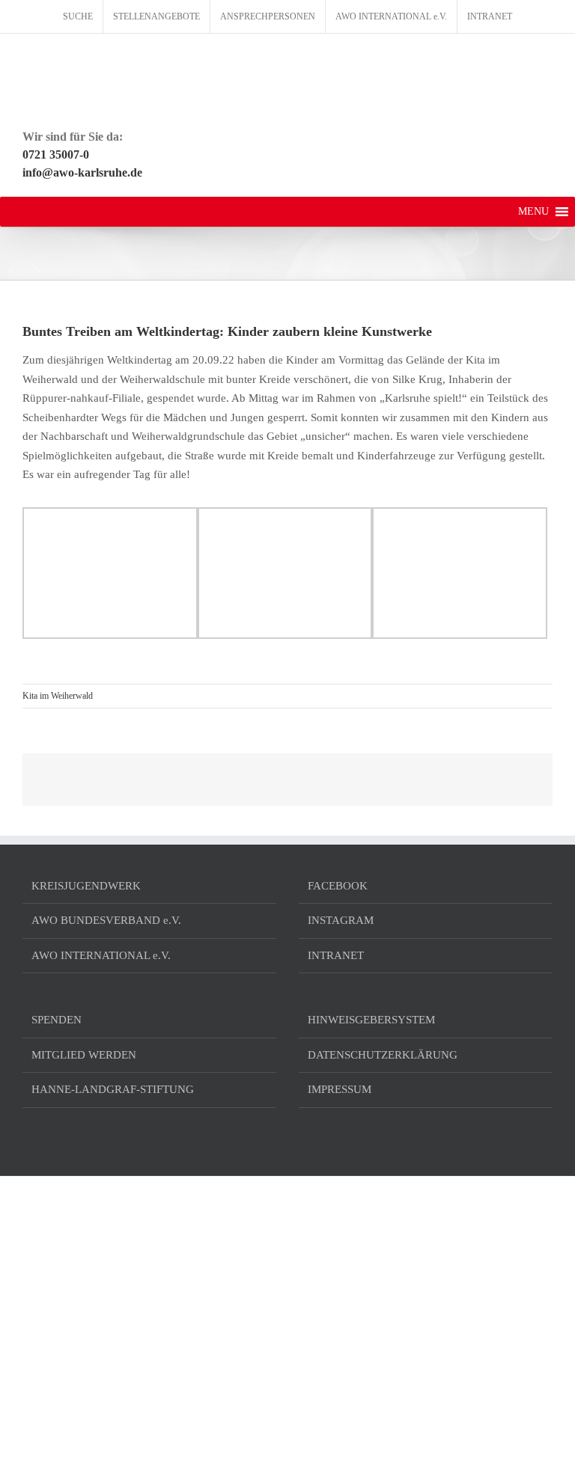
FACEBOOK (338, 886)
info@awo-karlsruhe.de (82, 172)
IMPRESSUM (339, 1089)
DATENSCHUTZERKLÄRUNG (382, 1055)
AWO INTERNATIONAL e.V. (101, 955)
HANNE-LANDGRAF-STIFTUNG (112, 1089)
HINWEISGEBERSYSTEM (371, 1020)
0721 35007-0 (55, 154)
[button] (533, 212)
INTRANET (336, 955)
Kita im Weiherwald (57, 696)
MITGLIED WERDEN (83, 1055)
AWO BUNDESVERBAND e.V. (106, 920)
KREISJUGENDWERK (86, 886)
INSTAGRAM (341, 920)
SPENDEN (56, 1020)
